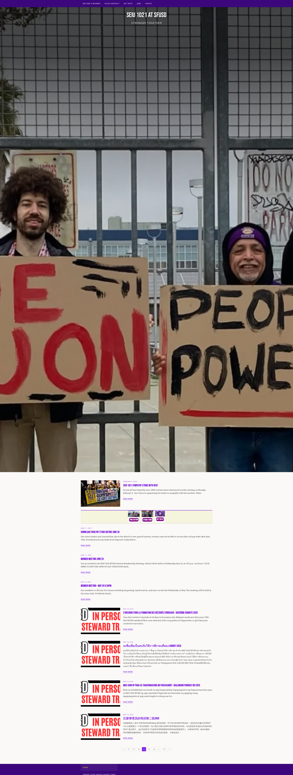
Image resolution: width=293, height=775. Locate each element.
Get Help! (128, 3)
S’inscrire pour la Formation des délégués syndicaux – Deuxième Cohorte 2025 (160, 612)
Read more (128, 499)
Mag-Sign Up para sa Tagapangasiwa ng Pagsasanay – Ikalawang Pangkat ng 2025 (161, 685)
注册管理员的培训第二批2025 (141, 718)
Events (148, 3)
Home (85, 767)
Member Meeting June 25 (92, 559)
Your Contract (111, 3)
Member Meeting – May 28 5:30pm (96, 585)
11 (164, 749)
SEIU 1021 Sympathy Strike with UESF (140, 485)
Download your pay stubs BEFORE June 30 (100, 532)
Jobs (139, 3)
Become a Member (91, 3)
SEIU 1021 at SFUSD (146, 15)
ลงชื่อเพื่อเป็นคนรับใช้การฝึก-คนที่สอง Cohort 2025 (152, 646)
